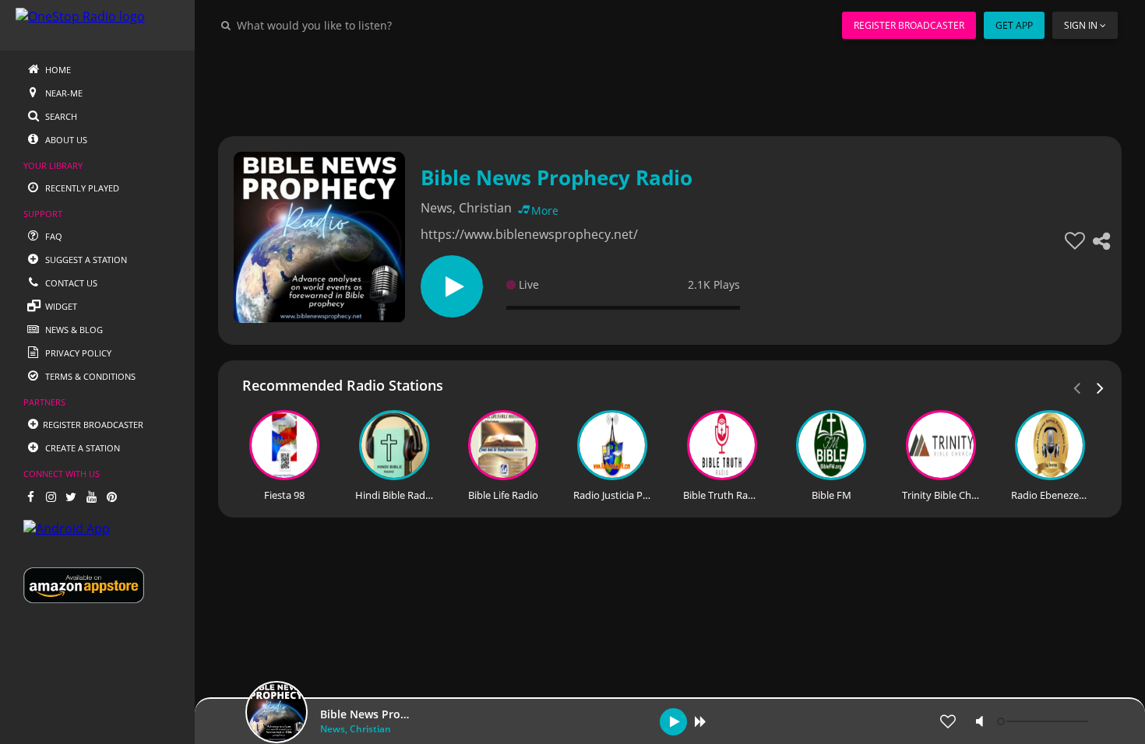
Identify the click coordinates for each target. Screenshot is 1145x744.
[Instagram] (50, 496)
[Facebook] (30, 496)
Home (57, 69)
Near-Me (63, 93)
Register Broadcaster (909, 25)
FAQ (52, 236)
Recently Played (81, 188)
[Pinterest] (111, 496)
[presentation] (1100, 387)
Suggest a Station (85, 259)
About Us (65, 140)
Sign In (1080, 25)
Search (60, 116)
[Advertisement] (669, 86)
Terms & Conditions (89, 376)
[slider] (1044, 721)
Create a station (81, 448)
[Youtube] (91, 496)
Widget (60, 306)
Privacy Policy (77, 353)
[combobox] (361, 25)
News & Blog (73, 329)
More (544, 210)
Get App (1014, 25)
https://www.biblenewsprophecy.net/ (529, 234)
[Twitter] (70, 496)
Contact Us (70, 283)
